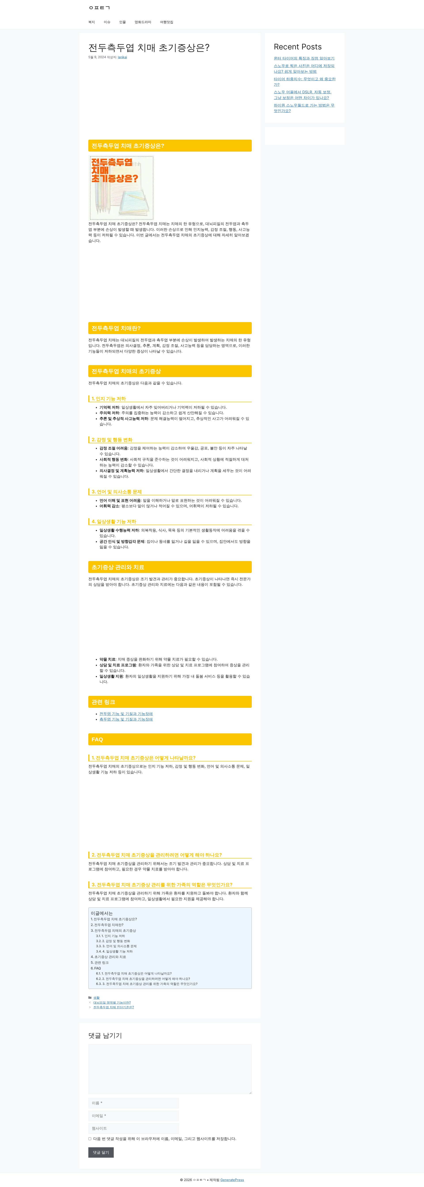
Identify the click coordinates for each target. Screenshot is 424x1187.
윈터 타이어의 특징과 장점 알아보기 (304, 58)
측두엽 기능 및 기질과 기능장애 (126, 719)
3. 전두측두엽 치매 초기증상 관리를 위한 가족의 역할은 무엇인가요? (149, 984)
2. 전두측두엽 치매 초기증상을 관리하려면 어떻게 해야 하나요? (146, 978)
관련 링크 (102, 962)
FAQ (97, 968)
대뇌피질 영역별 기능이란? (112, 1002)
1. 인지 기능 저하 (113, 936)
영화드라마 (143, 22)
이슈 (107, 22)
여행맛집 (166, 22)
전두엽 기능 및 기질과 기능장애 (126, 714)
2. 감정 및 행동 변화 (116, 941)
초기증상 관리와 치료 (110, 957)
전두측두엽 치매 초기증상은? (115, 919)
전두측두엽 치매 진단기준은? (113, 1007)
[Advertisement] (170, 98)
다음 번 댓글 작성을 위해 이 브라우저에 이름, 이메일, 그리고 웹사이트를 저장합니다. (164, 1138)
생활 (96, 997)
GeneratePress (232, 1180)
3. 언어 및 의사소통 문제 (119, 946)
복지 (91, 22)
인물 (122, 22)
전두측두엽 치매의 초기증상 (115, 930)
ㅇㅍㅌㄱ (99, 7)
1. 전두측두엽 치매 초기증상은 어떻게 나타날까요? (137, 973)
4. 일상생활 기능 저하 (117, 951)
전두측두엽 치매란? (108, 925)
